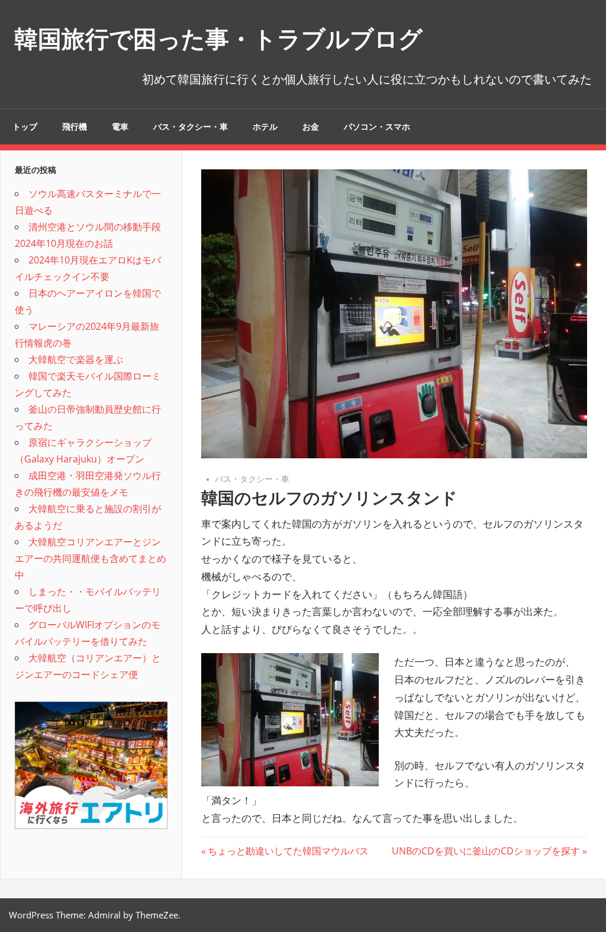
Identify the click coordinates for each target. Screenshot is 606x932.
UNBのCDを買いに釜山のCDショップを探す (486, 850)
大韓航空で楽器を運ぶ (75, 359)
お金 (310, 126)
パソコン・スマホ (377, 126)
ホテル (265, 126)
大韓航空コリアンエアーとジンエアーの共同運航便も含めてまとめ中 (90, 558)
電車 (120, 126)
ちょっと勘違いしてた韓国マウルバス (288, 850)
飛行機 (74, 126)
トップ (24, 126)
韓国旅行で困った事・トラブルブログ (218, 38)
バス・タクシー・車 (190, 126)
